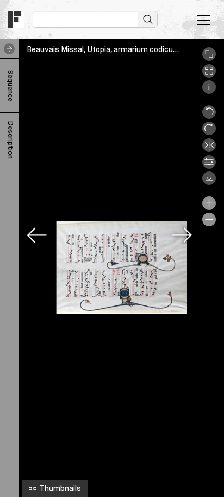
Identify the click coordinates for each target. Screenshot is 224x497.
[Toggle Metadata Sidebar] (7, 48)
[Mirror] (209, 149)
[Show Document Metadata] (209, 91)
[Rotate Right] (209, 132)
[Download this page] (209, 182)
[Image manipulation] (209, 166)
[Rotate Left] (209, 116)
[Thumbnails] (209, 75)
